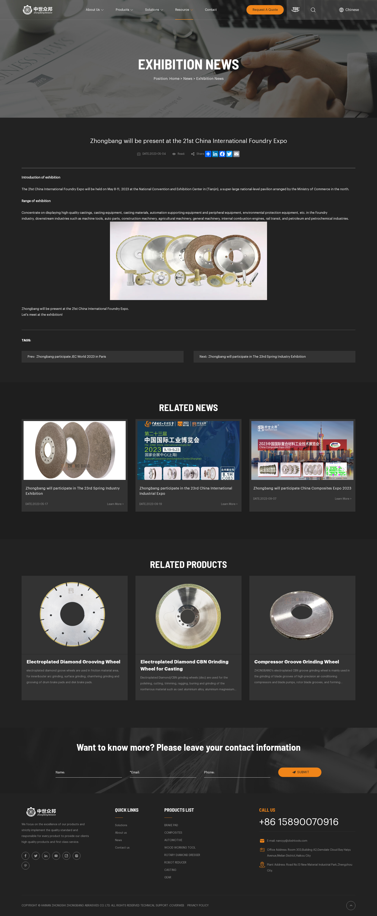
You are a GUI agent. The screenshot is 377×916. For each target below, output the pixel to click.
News (187, 78)
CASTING (170, 870)
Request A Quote (265, 9)
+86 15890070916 (299, 822)
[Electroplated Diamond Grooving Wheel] (75, 615)
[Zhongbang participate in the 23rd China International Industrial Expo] (188, 450)
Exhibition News (210, 78)
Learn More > (115, 504)
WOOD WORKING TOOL (180, 847)
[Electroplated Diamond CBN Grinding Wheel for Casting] (188, 615)
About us (121, 832)
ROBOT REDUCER (175, 862)
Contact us (122, 847)
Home (174, 78)
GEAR (167, 877)
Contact (211, 9)
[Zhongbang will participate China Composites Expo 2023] (302, 450)
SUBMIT (303, 772)
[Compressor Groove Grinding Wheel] (302, 615)
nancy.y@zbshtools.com (291, 841)
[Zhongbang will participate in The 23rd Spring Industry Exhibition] (75, 450)
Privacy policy (198, 905)
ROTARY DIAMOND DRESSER (182, 855)
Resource (182, 9)
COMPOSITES (173, 832)
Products (122, 9)
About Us (93, 9)
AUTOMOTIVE (173, 840)
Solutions (152, 9)
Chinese (352, 10)
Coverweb (176, 905)
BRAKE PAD (171, 825)
